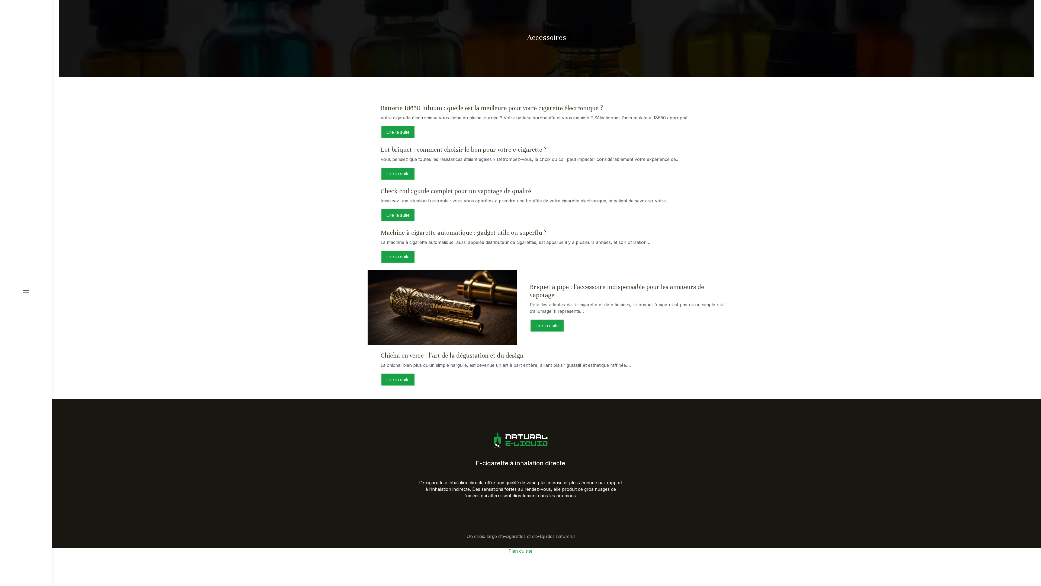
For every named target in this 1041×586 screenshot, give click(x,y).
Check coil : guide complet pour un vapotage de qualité (456, 191)
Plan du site (520, 551)
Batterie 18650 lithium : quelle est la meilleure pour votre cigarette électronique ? (492, 108)
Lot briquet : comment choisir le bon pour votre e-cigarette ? (464, 150)
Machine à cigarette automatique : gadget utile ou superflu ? (464, 233)
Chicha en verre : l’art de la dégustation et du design (452, 355)
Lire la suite (398, 132)
